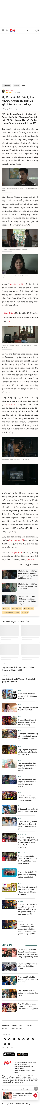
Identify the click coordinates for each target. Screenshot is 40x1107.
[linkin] (23, 1039)
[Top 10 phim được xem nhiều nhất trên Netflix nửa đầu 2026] (9, 749)
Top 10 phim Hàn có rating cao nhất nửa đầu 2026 (28, 992)
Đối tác (4, 1028)
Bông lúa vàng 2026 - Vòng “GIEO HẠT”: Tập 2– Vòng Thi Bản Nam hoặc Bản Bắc (27, 859)
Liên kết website (29, 1026)
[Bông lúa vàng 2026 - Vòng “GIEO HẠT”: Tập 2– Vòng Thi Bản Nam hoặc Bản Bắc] (9, 856)
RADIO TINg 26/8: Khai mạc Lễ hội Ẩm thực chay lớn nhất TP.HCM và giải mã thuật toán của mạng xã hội (27, 909)
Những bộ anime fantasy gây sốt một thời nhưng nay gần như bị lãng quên (28, 737)
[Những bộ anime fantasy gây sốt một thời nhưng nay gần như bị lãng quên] (9, 733)
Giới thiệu (5, 1089)
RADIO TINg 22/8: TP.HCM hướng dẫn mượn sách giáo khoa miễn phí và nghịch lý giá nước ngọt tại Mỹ (27, 929)
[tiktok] (14, 1039)
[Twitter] (4, 1044)
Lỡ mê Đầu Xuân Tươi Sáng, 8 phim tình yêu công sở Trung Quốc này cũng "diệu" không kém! (28, 953)
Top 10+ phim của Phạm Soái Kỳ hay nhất (28, 708)
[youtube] (9, 1039)
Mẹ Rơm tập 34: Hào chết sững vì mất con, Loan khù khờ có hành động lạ (27, 600)
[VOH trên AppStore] (9, 1054)
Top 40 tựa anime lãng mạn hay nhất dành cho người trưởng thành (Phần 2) (27, 783)
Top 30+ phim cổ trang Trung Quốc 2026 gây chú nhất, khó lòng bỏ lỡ (28, 1006)
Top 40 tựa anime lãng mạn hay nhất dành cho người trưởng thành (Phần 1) (27, 767)
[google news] (28, 1039)
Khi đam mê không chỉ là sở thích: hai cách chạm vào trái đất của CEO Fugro (27, 890)
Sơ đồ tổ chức (24, 1089)
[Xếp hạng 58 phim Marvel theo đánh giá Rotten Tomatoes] (9, 795)
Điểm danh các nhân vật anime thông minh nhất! (28, 810)
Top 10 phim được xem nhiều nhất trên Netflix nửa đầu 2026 (27, 752)
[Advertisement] (20, 63)
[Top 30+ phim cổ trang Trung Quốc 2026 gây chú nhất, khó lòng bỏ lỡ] (9, 1007)
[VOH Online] (12, 31)
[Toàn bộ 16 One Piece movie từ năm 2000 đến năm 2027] (9, 694)
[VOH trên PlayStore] (22, 1054)
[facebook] (4, 1039)
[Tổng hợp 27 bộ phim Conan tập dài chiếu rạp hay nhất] (9, 980)
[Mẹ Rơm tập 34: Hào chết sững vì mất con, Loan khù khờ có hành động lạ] (9, 599)
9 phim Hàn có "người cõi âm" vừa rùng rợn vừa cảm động (27, 722)
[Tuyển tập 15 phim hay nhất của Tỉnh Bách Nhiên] (9, 966)
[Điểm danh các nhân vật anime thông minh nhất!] (9, 809)
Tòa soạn (14, 1025)
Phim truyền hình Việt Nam (11, 612)
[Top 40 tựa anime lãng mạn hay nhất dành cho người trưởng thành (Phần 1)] (9, 763)
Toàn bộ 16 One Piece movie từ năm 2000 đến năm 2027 (27, 696)
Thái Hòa (10, 404)
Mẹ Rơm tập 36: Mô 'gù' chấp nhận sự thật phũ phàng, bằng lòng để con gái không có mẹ (28, 574)
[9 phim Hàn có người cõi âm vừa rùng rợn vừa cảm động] (9, 720)
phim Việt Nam (15, 540)
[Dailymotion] (9, 1044)
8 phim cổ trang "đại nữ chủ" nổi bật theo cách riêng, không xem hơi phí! (27, 825)
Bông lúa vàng (22, 834)
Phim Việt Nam (17, 608)
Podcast (20, 901)
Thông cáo (15, 1028)
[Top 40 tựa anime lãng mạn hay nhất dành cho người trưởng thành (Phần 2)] (9, 779)
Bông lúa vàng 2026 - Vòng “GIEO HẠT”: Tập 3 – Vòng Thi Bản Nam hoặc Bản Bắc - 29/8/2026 (28, 842)
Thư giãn (16, 85)
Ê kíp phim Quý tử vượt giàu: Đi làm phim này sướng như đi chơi (27, 874)
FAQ (21, 1028)
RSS (21, 1025)
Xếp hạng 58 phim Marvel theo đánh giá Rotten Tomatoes (27, 797)
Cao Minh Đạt (15, 284)
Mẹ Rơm (25, 612)
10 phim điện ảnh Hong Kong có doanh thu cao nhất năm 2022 (19, 668)
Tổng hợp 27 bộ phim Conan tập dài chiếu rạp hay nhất (28, 979)
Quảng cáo (5, 1025)
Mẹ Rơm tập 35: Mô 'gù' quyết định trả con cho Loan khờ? (27, 586)
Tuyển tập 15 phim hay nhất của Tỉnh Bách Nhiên (27, 965)
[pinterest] (18, 1039)
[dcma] (33, 1039)
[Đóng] (37, 1092)
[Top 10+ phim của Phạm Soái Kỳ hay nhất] (9, 707)
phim (30, 559)
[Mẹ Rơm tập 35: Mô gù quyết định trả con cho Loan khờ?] (9, 587)
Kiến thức (7, 85)
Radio (20, 869)
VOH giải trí (14, 552)
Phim (23, 85)
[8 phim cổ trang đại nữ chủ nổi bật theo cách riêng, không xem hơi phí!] (9, 821)
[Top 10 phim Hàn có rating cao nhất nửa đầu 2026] (9, 993)
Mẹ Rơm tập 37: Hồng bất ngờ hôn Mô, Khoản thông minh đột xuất (21, 317)
